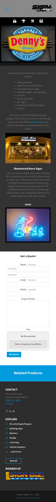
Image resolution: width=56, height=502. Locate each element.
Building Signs (16, 428)
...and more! (15, 451)
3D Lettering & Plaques (21, 423)
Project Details (28, 298)
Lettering (14, 442)
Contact (9, 403)
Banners (13, 433)
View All (13, 460)
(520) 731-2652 (13, 400)
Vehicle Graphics (17, 447)
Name (24, 264)
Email (23, 280)
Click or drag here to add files (28, 344)
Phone (23, 289)
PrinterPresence (33, 497)
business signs (36, 122)
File (28, 329)
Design (13, 437)
